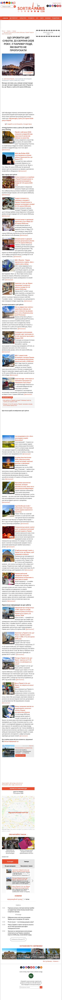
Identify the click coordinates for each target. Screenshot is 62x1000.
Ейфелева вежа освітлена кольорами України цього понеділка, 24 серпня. (19, 918)
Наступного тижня (26, 866)
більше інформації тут (11, 741)
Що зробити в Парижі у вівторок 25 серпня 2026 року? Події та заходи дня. (9, 956)
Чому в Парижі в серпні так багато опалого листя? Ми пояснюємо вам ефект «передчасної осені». (21, 926)
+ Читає (26, 899)
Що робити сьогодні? (15, 829)
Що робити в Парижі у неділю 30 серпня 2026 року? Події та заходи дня (52, 956)
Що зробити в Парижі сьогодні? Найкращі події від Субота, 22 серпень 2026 (17, 401)
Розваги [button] (31, 18)
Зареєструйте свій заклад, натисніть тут (12, 783)
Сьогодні (10, 861)
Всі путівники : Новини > (51, 961)
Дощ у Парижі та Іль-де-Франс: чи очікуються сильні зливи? (21, 887)
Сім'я (42, 18)
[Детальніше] (6, 150)
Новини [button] (5, 18)
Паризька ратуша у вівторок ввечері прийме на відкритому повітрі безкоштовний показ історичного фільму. (21, 910)
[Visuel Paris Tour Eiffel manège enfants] (18, 64)
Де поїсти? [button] (14, 18)
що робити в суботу (27, 829)
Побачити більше (17, 939)
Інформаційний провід (14, 899)
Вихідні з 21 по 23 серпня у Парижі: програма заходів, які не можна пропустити (18, 404)
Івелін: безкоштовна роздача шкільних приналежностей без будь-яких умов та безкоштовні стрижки (26, 851)
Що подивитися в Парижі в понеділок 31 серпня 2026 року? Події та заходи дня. (38, 956)
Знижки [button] (48, 18)
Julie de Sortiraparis (9, 79)
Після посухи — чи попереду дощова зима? (21, 922)
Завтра (26, 861)
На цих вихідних (10, 866)
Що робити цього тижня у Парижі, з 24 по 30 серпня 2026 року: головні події (23, 956)
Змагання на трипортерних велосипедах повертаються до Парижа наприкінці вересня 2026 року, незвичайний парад (10, 851)
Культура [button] (23, 18)
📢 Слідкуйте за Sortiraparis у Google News (18, 124)
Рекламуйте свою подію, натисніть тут (12, 785)
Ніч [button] (37, 18)
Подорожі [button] (55, 18)
